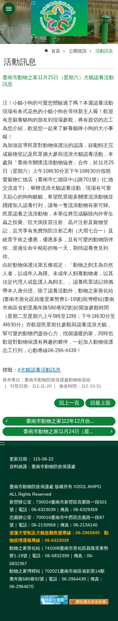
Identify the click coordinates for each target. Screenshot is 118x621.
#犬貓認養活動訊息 (39, 370)
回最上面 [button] (100, 403)
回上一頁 (69, 403)
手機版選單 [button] (9, 9)
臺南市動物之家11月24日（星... (58, 431)
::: (33, 2)
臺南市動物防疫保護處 (59, 18)
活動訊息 (104, 50)
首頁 (55, 50)
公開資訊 (78, 50)
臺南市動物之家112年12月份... (60, 421)
